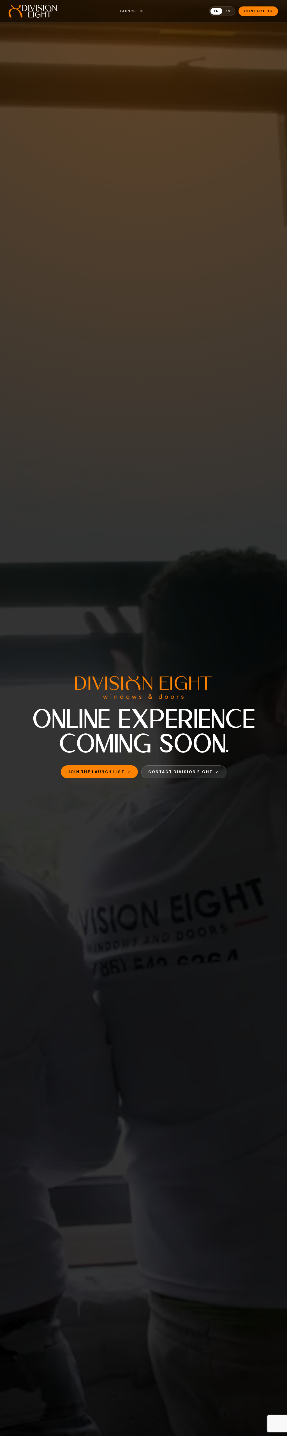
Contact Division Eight (180, 772)
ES (228, 11)
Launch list (133, 11)
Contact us (258, 11)
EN (216, 11)
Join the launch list (96, 772)
